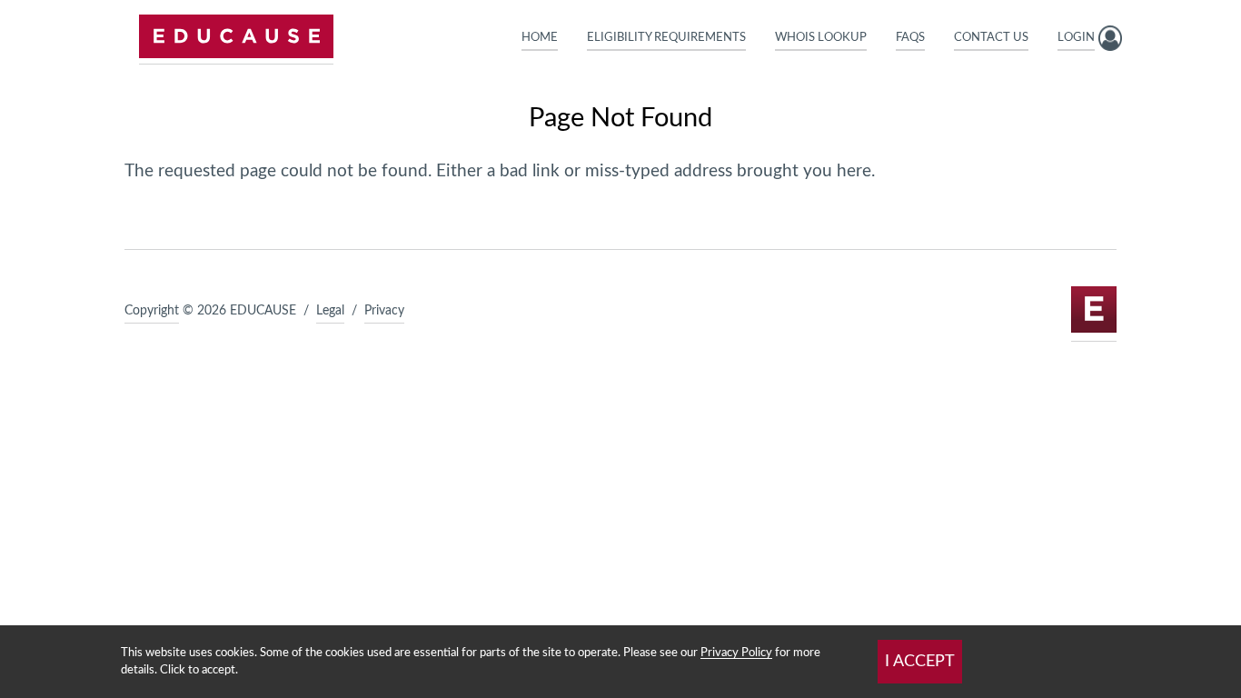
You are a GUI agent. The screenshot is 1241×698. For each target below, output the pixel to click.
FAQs (910, 37)
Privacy (384, 310)
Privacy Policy (736, 652)
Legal (330, 310)
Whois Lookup (821, 37)
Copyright (151, 310)
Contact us (991, 37)
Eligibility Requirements (666, 37)
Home (539, 37)
